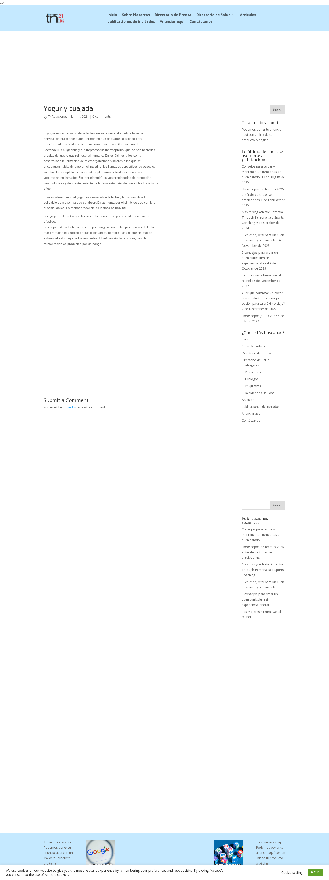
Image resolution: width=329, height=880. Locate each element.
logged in (69, 407)
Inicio (112, 15)
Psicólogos (253, 372)
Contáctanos (200, 22)
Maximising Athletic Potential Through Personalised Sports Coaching (263, 217)
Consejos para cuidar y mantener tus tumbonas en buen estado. (261, 171)
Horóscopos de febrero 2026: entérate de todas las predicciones (263, 194)
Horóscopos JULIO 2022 (259, 316)
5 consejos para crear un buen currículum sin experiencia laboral (260, 257)
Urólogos (251, 379)
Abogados (252, 365)
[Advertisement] (164, 61)
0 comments (101, 116)
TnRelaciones (57, 116)
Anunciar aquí (172, 22)
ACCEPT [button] (315, 872)
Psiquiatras (253, 386)
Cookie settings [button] (292, 872)
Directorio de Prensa (173, 15)
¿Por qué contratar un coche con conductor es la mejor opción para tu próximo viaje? (263, 298)
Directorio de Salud (213, 15)
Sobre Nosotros (136, 15)
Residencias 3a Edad (260, 393)
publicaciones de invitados (131, 22)
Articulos (248, 15)
